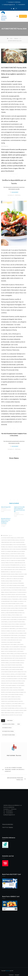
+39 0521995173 (21, 5)
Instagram (14, 9)
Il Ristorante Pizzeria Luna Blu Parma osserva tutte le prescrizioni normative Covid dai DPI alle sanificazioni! (14, 588)
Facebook (11, 9)
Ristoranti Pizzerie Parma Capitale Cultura (12, 708)
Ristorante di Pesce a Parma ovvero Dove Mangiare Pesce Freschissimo (6, 521)
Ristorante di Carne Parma (8, 628)
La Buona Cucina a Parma (8, 724)
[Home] (7, 38)
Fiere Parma (10, 720)
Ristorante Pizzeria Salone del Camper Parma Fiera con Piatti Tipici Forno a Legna (14, 676)
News (18, 724)
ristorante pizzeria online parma (14, 665)
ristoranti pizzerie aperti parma (13, 706)
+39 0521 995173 (15, 192)
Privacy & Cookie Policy (7, 824)
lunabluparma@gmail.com (9, 5)
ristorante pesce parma (8, 731)
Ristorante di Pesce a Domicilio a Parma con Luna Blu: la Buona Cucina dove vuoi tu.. (14, 631)
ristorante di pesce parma (14, 642)
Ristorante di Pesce (6, 728)
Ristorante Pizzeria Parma (16, 669)
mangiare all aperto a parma (20, 599)
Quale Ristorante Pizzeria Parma (17, 622)
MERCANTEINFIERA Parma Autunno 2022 (15, 613)
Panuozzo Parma (6, 615)
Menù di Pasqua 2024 (6, 507)
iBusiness (11, 827)
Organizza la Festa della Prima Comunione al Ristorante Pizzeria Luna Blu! (19, 509)
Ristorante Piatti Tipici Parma (9, 644)
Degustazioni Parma (7, 545)
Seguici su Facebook (14, 503)
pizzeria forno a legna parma (9, 619)
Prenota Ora (23, 16)
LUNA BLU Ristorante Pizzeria (4, 18)
